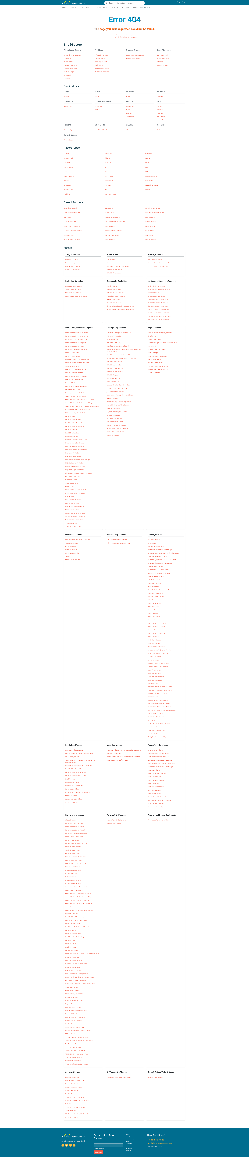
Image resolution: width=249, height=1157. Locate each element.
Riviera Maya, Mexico (74, 815)
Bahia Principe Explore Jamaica (117, 540)
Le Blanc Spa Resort (154, 657)
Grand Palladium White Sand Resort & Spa (79, 903)
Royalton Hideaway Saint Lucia (75, 1080)
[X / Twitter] (66, 1145)
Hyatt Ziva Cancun (154, 643)
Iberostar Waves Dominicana (74, 443)
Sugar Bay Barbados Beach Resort (76, 296)
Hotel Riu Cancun (153, 610)
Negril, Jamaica (154, 328)
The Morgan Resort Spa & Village (158, 820)
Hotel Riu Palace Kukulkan (156, 626)
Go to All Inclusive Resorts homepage (124, 37)
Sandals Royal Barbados (73, 289)
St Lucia (128, 130)
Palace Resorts (150, 226)
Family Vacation (69, 167)
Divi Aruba (110, 263)
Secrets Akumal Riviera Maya (74, 1027)
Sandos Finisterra (71, 796)
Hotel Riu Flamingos (154, 777)
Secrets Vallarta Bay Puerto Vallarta (159, 800)
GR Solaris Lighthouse (72, 757)
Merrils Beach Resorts (155, 359)
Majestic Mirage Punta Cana (74, 470)
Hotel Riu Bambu (70, 416)
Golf (146, 167)
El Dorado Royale (70, 877)
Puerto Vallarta (161, 116)
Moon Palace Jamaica (72, 553)
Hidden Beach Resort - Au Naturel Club (78, 920)
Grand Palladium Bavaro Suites (75, 396)
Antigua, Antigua (72, 254)
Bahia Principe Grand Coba (74, 823)
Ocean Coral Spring (113, 398)
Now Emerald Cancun (155, 673)
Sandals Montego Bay (114, 415)
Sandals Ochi (69, 556)
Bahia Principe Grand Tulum (74, 827)
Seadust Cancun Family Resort (158, 700)
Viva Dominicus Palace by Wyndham (159, 316)
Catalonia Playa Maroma (73, 847)
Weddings (85, 8)
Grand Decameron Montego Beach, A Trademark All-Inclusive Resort (124, 350)
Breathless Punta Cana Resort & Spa (77, 359)
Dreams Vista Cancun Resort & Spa (159, 573)
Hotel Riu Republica (71, 429)
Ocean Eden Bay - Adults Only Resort (119, 402)
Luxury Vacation (69, 176)
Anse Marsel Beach (101, 130)
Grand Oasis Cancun (154, 583)
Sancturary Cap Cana (72, 510)
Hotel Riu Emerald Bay (114, 753)
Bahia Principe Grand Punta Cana (76, 339)
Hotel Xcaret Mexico (71, 950)
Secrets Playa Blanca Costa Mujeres (159, 707)
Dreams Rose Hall (112, 339)
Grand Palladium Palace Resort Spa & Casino (79, 399)
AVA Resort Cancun (154, 540)
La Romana (98, 106)
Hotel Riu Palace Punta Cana (74, 426)
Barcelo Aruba (111, 259)
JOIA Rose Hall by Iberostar (115, 392)
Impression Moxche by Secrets (158, 653)
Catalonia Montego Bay (114, 336)
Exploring (108, 162)
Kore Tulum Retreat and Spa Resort (76, 974)
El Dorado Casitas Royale (73, 870)
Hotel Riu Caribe (153, 613)
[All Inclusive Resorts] (73, 1136)
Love (146, 171)
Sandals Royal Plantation (73, 560)
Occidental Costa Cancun (156, 677)
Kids (65, 171)
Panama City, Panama (116, 815)
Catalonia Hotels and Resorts (154, 213)
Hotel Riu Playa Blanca (114, 823)
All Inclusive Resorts (72, 50)
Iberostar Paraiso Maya (72, 957)
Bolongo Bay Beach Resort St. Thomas (119, 1077)
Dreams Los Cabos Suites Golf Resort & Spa (79, 753)
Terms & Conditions (70, 65)
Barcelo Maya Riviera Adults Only (76, 843)
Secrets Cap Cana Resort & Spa (75, 513)
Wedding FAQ (99, 65)
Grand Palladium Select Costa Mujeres (160, 590)
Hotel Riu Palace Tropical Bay (157, 356)
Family (147, 162)
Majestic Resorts (110, 226)
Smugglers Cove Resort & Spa (75, 1097)
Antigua (66, 96)
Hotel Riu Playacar (71, 940)
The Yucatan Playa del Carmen (75, 1051)
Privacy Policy (68, 62)
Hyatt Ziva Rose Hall (113, 382)
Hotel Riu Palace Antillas (114, 269)
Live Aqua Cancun (154, 660)
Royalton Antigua (70, 263)
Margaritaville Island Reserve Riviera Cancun (80, 977)
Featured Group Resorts (133, 58)
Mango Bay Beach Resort (73, 286)
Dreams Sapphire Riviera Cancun (158, 570)
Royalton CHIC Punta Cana (73, 500)
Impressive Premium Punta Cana (76, 450)
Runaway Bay (130, 116)
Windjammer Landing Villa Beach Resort (78, 1114)
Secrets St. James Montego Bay (117, 425)
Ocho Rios (129, 113)
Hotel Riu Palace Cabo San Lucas (75, 775)
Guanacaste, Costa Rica (117, 281)
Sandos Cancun (153, 697)
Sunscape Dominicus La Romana (158, 313)
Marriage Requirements (102, 68)
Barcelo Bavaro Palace (72, 356)
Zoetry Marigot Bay (71, 1117)
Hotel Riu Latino (153, 620)
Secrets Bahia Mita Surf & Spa (157, 797)
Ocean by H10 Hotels (70, 208)
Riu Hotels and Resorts (112, 235)
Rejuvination (149, 180)
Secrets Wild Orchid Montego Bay (117, 428)
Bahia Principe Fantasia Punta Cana (77, 333)
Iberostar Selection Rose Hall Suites (118, 385)
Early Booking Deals (163, 58)
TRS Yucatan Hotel (71, 1034)
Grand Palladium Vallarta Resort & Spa (160, 767)
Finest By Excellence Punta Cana (75, 393)
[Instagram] (70, 1145)
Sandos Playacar (70, 1024)
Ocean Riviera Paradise (72, 990)
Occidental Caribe (71, 480)
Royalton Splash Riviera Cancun (75, 1017)
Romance (108, 185)
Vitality (147, 190)
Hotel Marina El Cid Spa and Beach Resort (79, 927)
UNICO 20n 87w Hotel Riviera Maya (76, 1054)
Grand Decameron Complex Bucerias (160, 760)
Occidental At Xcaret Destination (75, 980)
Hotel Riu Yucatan (71, 947)
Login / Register (182, 2)
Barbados (160, 96)
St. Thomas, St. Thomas (117, 1072)
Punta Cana (98, 110)
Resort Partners (129, 1136)
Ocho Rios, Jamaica (73, 534)
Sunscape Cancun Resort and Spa (159, 723)
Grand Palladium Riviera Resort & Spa (77, 900)
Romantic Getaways (151, 185)
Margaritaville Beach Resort (116, 296)
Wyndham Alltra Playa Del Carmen (76, 1064)
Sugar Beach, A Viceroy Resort (75, 1107)
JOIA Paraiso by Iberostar (73, 970)
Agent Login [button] (67, 75)
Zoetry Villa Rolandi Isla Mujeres (158, 737)
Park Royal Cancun (154, 683)
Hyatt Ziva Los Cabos (72, 782)
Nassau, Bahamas (155, 254)
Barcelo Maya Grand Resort (74, 837)
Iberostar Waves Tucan (72, 967)
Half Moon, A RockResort (114, 361)
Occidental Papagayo (113, 299)
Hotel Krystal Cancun (154, 603)
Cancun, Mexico (155, 534)
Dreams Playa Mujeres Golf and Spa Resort (162, 560)
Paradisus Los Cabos (72, 789)
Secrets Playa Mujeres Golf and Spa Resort (161, 710)
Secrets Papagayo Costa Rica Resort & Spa (120, 309)
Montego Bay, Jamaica (116, 328)
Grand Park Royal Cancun (156, 593)
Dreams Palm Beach (71, 383)
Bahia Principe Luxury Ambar (74, 346)
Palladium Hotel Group (152, 208)
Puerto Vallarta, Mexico (158, 745)
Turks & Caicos (68, 140)
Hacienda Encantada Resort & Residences (78, 765)
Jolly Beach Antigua (71, 259)
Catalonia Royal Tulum (72, 853)
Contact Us (67, 58)
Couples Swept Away (154, 339)
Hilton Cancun (152, 600)
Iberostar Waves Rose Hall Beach (117, 388)
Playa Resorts (149, 230)
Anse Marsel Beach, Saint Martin (162, 815)
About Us (125, 8)
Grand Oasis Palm (154, 586)
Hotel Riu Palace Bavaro (73, 419)
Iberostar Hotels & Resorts (113, 230)
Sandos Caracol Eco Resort (74, 1020)
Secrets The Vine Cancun (156, 717)
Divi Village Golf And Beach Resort (118, 266)
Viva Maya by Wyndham (73, 1061)
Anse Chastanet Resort (72, 1077)
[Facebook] (62, 1145)
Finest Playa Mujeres (154, 580)
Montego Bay (130, 106)
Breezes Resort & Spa (155, 259)
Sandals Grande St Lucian (73, 1087)
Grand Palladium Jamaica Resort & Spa (119, 355)
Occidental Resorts (70, 221)
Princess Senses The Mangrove (158, 366)
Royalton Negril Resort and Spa (158, 369)
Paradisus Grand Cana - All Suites (76, 490)
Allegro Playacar (70, 820)
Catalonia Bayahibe (154, 293)
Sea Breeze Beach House (73, 293)
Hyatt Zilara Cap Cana (72, 433)
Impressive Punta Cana (72, 453)
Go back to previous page (124, 35)
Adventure (148, 153)
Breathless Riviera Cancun (156, 546)
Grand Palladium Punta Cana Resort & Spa (79, 403)
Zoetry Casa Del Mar (71, 802)
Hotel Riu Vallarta (153, 783)
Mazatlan (160, 113)
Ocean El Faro (69, 486)
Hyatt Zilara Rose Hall (114, 378)
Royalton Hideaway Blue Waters (117, 412)
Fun (106, 167)
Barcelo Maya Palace (72, 840)
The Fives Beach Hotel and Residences (77, 1037)
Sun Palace (151, 720)
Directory (67, 78)
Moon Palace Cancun (154, 670)
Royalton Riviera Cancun (73, 1014)
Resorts (127, 1134)
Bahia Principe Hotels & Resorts (115, 221)
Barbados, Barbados (74, 281)
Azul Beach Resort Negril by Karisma (160, 333)
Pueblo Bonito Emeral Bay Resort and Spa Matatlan (123, 757)
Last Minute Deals (162, 55)
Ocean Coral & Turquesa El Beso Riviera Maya (80, 984)
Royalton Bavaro (70, 496)
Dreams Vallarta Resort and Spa (158, 753)
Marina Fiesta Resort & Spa (74, 785)
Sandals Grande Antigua (73, 269)
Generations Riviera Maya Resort (76, 887)
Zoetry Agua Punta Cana (73, 526)
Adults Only (108, 153)
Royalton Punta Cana (72, 503)
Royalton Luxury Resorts (112, 217)
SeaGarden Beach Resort (115, 422)
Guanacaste (67, 106)
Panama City (68, 130)
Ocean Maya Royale (71, 987)
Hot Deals (160, 62)
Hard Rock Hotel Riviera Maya (75, 917)
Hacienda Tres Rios (71, 914)
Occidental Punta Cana (72, 476)
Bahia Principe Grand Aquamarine (76, 336)
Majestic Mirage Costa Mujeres (158, 667)
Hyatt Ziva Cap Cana (71, 436)
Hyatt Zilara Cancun (154, 640)
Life (106, 171)
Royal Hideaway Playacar (73, 1007)
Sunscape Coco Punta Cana (74, 520)
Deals (135, 8)
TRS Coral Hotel (153, 727)
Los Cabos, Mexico (73, 745)
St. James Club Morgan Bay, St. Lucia (77, 1100)
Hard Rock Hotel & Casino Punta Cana (77, 409)
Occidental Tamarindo (114, 303)
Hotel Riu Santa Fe (71, 779)
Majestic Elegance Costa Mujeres (158, 663)
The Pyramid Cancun (154, 733)
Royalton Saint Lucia (71, 1084)
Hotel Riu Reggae (112, 375)
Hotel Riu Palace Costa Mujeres (158, 623)
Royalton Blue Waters (114, 408)
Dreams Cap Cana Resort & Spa (75, 369)
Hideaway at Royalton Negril (157, 349)
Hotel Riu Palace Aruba (114, 273)
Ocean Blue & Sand (71, 483)
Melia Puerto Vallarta (154, 793)
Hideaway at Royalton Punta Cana (76, 413)
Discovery (67, 162)
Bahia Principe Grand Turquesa (75, 343)
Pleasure (66, 180)
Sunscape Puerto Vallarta (156, 803)
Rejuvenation (109, 180)
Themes (114, 8)
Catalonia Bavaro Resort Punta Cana (77, 363)
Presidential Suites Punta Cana (75, 493)
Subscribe (98, 1152)
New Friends (109, 176)
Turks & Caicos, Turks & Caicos (161, 1072)
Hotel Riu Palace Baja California (75, 772)
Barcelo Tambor (112, 286)
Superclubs (149, 235)
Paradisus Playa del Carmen (74, 994)
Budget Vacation (69, 158)
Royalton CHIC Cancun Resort (157, 693)
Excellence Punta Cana (72, 389)
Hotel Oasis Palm (153, 606)
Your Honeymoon (110, 194)
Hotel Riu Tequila (71, 944)
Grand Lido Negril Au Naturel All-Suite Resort (162, 343)
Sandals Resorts (150, 240)
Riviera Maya (161, 120)
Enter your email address (100, 1142)
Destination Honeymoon (102, 72)
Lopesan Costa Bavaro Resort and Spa (77, 460)
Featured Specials (162, 65)
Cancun (159, 106)
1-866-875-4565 (155, 1139)
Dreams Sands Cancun (155, 566)
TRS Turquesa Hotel (71, 523)
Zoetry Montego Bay (113, 435)
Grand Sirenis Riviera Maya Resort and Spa (79, 910)
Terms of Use (129, 1148)
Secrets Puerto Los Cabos (73, 799)
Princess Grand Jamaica (155, 363)
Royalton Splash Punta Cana (74, 506)
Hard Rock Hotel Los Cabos (74, 769)
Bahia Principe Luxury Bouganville (159, 289)
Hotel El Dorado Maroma (73, 924)
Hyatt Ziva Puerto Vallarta (156, 787)
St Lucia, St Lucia (72, 1072)
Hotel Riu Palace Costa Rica (115, 293)
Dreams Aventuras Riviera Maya (75, 857)
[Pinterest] (74, 1145)
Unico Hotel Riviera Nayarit (156, 807)
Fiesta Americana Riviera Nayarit (158, 757)
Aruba (97, 96)
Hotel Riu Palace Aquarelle (115, 368)
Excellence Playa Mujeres (156, 576)
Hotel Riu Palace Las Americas (157, 630)
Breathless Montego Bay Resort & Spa (119, 333)
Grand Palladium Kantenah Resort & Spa (78, 897)
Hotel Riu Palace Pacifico (156, 780)
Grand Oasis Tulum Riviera (74, 890)
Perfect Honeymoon (151, 176)
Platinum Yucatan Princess (74, 1000)
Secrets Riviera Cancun (155, 713)
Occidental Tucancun (155, 680)
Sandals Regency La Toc (73, 1094)
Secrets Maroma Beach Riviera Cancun (78, 1030)
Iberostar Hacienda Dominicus (158, 306)
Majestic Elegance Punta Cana (75, 466)
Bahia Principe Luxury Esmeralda (76, 349)
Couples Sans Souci (71, 543)
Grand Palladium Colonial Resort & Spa (78, 893)
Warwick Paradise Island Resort (158, 266)
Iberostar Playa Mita (154, 790)
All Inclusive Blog (130, 1139)
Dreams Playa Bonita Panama (116, 820)
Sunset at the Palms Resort (115, 432)
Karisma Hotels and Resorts (73, 230)
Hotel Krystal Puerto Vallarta (157, 773)
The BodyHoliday (70, 1110)
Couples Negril (152, 336)
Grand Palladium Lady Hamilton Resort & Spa (121, 358)
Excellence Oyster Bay (114, 343)
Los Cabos (160, 110)
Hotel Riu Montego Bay (114, 365)
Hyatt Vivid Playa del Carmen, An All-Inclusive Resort (82, 954)
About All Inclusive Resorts (72, 55)
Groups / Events (132, 50)
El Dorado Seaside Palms (73, 880)
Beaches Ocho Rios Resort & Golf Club (77, 540)
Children (107, 158)
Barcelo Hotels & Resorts (72, 240)
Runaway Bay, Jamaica (116, 534)
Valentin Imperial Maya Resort (75, 1057)
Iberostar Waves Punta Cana (74, 446)
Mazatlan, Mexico (114, 745)
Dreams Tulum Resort (72, 867)
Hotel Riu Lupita (70, 930)
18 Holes (66, 153)
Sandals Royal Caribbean (115, 418)
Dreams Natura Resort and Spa (75, 863)
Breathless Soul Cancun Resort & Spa (160, 550)
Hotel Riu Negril (153, 353)
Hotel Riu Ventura (153, 636)
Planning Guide (100, 58)
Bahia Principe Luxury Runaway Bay (118, 543)
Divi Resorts (67, 217)
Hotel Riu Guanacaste (114, 289)
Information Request (101, 55)
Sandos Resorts (150, 217)
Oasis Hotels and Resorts (72, 213)
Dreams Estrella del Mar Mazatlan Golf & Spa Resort (124, 750)
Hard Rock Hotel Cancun (156, 596)
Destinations (100, 8)
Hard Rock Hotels (69, 235)
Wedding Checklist (101, 62)
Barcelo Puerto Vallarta (155, 750)
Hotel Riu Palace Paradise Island (158, 263)
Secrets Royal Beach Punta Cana (75, 516)
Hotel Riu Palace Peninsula (156, 633)
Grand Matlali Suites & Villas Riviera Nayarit (162, 763)
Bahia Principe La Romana (156, 286)
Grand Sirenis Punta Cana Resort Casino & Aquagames (83, 406)
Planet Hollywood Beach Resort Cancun (160, 690)
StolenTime (69, 1104)
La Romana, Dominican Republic (161, 281)
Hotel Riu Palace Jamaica (115, 371)
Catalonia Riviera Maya (72, 850)
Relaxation (67, 185)
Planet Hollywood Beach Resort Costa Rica (120, 306)
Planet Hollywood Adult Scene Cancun (160, 687)
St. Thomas (160, 130)
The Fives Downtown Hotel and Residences (79, 1040)
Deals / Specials (164, 50)
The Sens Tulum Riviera (73, 1047)
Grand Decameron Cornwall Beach (118, 346)
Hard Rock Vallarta (154, 770)
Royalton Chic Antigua (72, 266)
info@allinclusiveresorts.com (160, 1143)
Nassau (128, 96)
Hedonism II (152, 346)
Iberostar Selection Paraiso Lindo (76, 964)
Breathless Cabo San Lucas (74, 750)
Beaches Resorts (110, 240)
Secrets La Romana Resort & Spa (158, 309)
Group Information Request (135, 55)
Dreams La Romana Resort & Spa (158, 303)
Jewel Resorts (109, 208)
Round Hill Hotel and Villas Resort (117, 405)
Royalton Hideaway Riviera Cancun (76, 1010)
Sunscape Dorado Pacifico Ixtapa (117, 760)
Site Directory (129, 1143)
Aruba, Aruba (112, 254)
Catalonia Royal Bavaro (72, 366)
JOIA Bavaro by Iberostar (73, 456)
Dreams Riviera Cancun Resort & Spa (160, 563)
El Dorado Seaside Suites (73, 883)
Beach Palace (152, 543)
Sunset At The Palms (154, 373)
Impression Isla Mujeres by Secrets (159, 650)
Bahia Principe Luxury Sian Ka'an (76, 833)
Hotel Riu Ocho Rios (71, 550)
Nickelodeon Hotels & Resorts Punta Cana (78, 473)
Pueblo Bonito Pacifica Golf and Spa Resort (79, 792)
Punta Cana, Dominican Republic (79, 328)
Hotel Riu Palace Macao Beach (75, 423)
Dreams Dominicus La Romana (158, 299)
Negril (128, 110)
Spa (106, 190)
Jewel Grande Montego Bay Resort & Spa (120, 395)
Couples (147, 158)
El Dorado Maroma (71, 873)
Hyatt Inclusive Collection (72, 226)
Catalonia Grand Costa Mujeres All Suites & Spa (163, 553)
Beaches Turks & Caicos (155, 1077)
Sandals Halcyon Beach (72, 1090)
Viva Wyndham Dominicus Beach (158, 319)
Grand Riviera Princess (72, 907)
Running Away (68, 190)
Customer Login (69, 72)
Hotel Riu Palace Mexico (73, 934)
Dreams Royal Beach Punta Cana (76, 386)
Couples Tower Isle (71, 546)
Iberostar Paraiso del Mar (73, 960)
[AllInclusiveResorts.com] (81, 3)
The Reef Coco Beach (72, 1044)
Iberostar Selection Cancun (156, 646)
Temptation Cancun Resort (156, 730)
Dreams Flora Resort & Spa (74, 373)
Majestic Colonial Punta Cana (74, 463)
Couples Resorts (150, 221)
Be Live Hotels (109, 213)
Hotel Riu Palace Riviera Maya (75, 937)
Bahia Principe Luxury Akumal (75, 830)
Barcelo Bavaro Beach (72, 353)
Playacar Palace (70, 1004)
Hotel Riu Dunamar (154, 616)
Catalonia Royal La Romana (156, 296)
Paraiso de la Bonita (71, 997)
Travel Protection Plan (71, 68)
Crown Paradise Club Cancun (157, 556)
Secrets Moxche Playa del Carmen (159, 703)
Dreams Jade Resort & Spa (73, 860)
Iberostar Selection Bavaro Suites (76, 440)
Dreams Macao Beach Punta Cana (76, 376)
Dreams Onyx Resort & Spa (74, 379)
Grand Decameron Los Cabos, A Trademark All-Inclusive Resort (80, 761)
